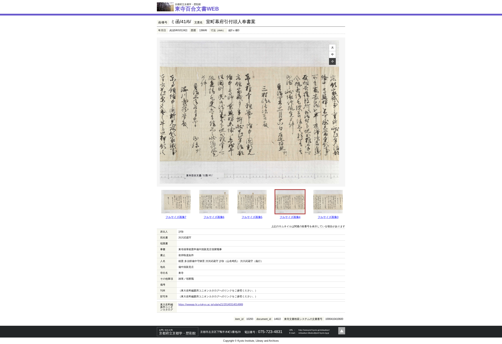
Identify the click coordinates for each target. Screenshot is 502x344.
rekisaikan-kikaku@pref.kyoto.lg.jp (313, 333)
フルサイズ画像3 (328, 217)
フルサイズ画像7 (176, 217)
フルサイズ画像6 (214, 217)
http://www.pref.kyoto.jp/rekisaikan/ (314, 330)
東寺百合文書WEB (197, 7)
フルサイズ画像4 (290, 217)
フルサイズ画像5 (252, 217)
